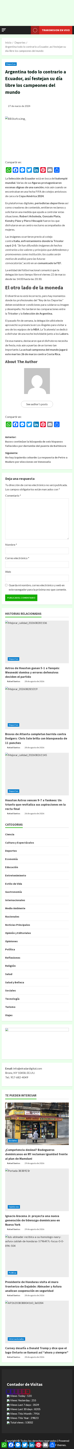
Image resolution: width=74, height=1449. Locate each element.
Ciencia (9, 834)
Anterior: (35, 441)
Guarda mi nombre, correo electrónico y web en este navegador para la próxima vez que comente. (37, 587)
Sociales (10, 990)
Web (8, 571)
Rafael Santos (13, 681)
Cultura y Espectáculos (19, 842)
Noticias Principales (17, 925)
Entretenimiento (15, 875)
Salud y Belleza (14, 982)
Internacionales (15, 900)
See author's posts (37, 404)
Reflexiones (12, 957)
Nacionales (12, 916)
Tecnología (12, 998)
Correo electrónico (17, 558)
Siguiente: (36, 457)
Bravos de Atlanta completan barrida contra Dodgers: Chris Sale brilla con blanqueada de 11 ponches (36, 738)
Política (10, 949)
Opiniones (11, 941)
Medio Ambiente (15, 908)
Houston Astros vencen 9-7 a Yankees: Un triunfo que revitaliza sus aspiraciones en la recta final (35, 804)
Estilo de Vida (13, 883)
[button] (4, 29)
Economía (11, 859)
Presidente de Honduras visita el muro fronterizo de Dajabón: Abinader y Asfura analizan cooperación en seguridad (33, 1286)
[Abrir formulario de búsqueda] (26, 30)
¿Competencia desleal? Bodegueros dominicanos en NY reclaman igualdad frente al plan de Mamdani (36, 1154)
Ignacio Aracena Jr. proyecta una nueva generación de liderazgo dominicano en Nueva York (32, 1220)
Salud (8, 974)
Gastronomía (13, 892)
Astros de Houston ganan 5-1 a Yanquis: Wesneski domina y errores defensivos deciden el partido (32, 672)
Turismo (10, 1007)
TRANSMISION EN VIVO (56, 30)
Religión (10, 965)
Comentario (13, 495)
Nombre (11, 544)
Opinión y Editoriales (18, 933)
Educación (11, 867)
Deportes (11, 64)
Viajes (9, 1015)
